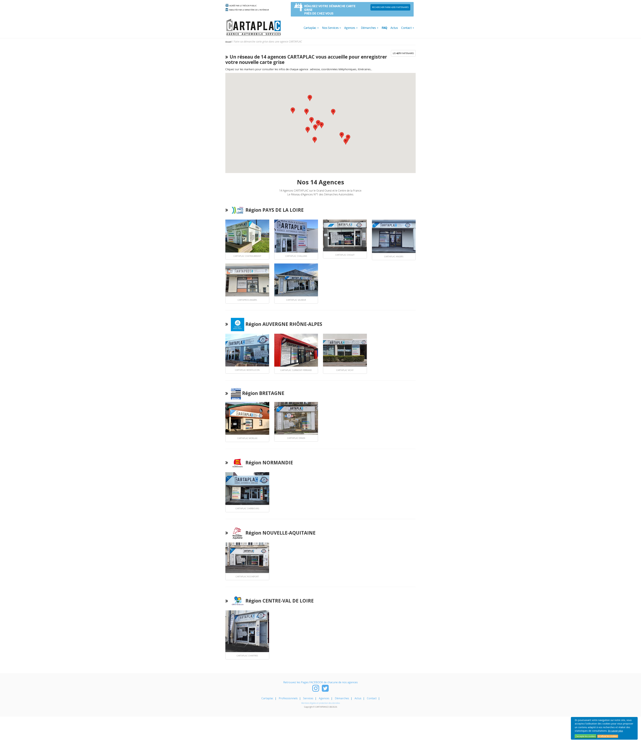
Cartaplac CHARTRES (247, 655)
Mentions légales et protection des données (320, 703)
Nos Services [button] (330, 28)
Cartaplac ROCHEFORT (247, 576)
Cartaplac (267, 698)
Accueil (228, 41)
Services (308, 698)
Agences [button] (350, 28)
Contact (372, 698)
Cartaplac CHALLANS (296, 256)
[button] (342, 135)
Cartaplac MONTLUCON (247, 370)
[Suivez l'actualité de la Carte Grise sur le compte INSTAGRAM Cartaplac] (315, 690)
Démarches (342, 698)
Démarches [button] (369, 28)
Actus (394, 28)
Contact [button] (406, 28)
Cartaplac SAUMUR (296, 300)
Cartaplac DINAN (296, 438)
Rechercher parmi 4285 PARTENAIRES (390, 7)
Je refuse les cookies (607, 736)
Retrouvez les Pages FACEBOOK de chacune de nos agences (320, 682)
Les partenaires (403, 53)
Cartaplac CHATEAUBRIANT (247, 256)
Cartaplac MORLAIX (247, 438)
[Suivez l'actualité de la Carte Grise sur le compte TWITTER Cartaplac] (325, 690)
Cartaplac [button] (310, 28)
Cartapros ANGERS (247, 300)
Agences (324, 698)
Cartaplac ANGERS (393, 256)
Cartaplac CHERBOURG (247, 508)
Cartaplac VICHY (345, 370)
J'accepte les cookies (585, 736)
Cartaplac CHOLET (345, 254)
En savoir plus (615, 730)
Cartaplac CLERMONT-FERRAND (296, 370)
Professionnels (288, 698)
